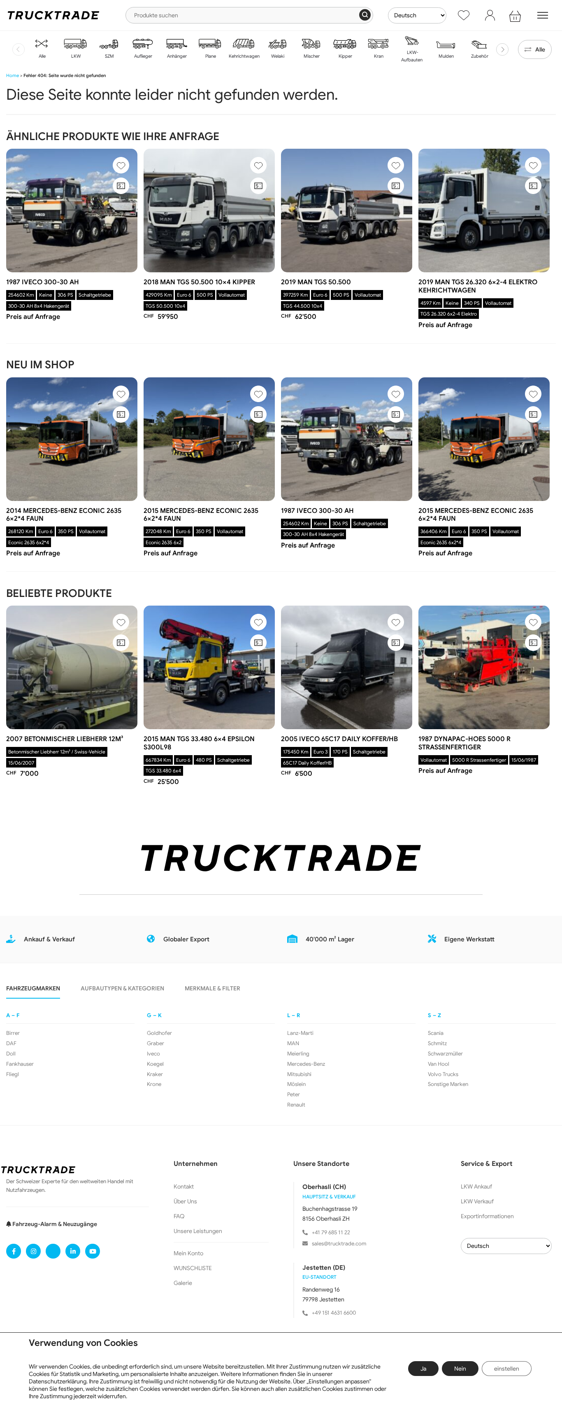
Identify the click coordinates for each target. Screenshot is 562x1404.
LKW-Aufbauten (412, 56)
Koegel (155, 1064)
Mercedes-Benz (306, 1064)
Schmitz (437, 1043)
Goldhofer (159, 1033)
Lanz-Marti (300, 1033)
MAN (293, 1043)
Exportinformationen (487, 1216)
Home (12, 75)
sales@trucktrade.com (339, 1243)
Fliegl (12, 1074)
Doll (11, 1054)
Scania (436, 1033)
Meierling (298, 1054)
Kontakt (184, 1186)
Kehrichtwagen (244, 56)
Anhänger (176, 56)
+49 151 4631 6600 (334, 1312)
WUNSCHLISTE (193, 1268)
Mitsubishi (299, 1074)
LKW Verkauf (477, 1201)
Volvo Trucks (443, 1074)
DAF (11, 1043)
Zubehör (479, 56)
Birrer (13, 1033)
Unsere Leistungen (198, 1231)
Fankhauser (20, 1064)
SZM (109, 56)
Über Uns (185, 1201)
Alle (41, 56)
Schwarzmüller (445, 1054)
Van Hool (438, 1064)
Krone (154, 1084)
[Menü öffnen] (543, 15)
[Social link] (13, 1251)
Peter (293, 1094)
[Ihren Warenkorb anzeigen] (516, 15)
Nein (460, 1368)
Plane (210, 56)
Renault (296, 1105)
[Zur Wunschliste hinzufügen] (121, 165)
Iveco (153, 1054)
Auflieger (142, 56)
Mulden (445, 56)
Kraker (155, 1074)
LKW (75, 56)
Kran (378, 56)
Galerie (183, 1283)
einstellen (506, 1368)
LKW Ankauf (476, 1186)
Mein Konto (188, 1253)
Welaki (277, 56)
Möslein (296, 1084)
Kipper (344, 56)
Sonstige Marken (448, 1084)
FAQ (179, 1216)
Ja (423, 1368)
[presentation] (18, 49)
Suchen (365, 15)
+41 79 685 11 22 (331, 1232)
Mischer (311, 56)
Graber (155, 1043)
